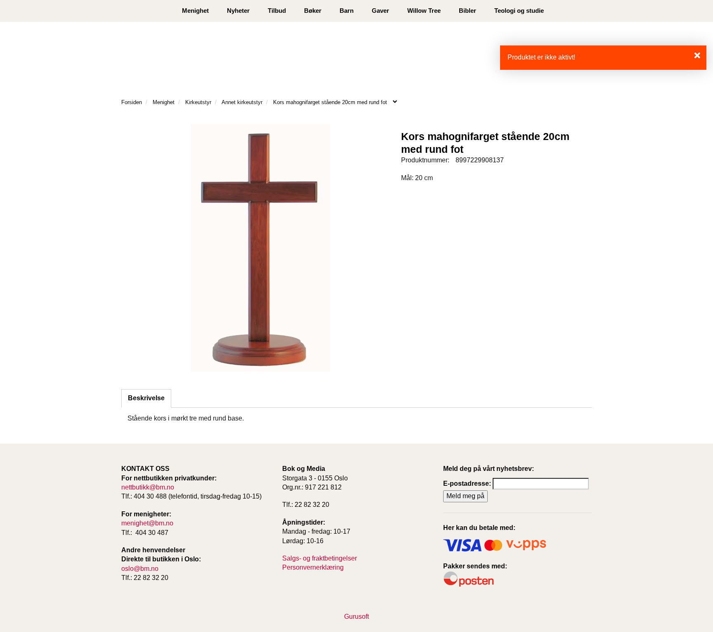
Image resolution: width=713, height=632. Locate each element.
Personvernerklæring (313, 567)
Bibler (467, 10)
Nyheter (238, 10)
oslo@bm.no (139, 568)
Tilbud (277, 10)
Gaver (380, 10)
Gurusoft (356, 616)
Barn (347, 10)
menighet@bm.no (147, 523)
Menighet (195, 10)
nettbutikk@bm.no (147, 487)
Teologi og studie (519, 10)
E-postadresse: (467, 483)
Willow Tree (424, 10)
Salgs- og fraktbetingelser (319, 558)
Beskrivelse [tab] (146, 398)
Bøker (312, 10)
